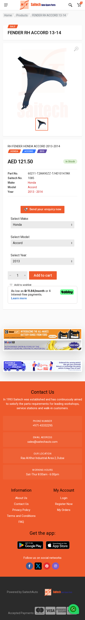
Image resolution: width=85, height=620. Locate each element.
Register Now (64, 504)
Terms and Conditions (21, 516)
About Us (21, 498)
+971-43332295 (43, 425)
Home (8, 15)
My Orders (63, 510)
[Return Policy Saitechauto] (42, 366)
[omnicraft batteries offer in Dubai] (42, 333)
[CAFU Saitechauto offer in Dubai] (42, 345)
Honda (32, 182)
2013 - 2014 (35, 191)
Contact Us (21, 504)
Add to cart (43, 275)
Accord (32, 187)
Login (63, 498)
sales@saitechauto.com (42, 441)
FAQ (21, 522)
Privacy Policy (21, 510)
